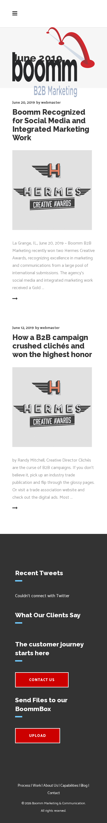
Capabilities (69, 786)
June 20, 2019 (23, 103)
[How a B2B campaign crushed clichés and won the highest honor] (52, 407)
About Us (50, 786)
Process (24, 786)
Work (37, 786)
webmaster (51, 103)
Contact (53, 793)
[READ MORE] (28, 299)
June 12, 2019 (23, 328)
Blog (84, 786)
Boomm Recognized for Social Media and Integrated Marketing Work (50, 125)
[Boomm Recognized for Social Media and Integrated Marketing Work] (52, 190)
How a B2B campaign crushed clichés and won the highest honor (52, 346)
